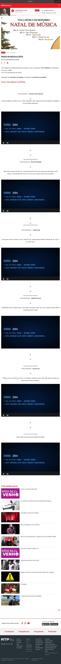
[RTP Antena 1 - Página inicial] (5, 5)
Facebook (2, 644)
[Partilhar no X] (4, 63)
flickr (11, 644)
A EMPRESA (47, 639)
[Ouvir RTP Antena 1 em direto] (5, 12)
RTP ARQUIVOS (19, 646)
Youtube (9, 644)
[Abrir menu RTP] (30, 1)
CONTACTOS (38, 639)
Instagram (7, 644)
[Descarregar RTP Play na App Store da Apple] (45, 624)
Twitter (4, 644)
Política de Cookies (18, 658)
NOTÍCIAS (18, 639)
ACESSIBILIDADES (39, 647)
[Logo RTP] (7, 639)
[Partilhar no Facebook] (1, 63)
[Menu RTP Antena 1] (59, 5)
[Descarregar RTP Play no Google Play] (54, 624)
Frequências (24, 631)
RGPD (46, 651)
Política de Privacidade (7, 658)
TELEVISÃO (18, 642)
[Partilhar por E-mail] (7, 63)
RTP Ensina (19, 647)
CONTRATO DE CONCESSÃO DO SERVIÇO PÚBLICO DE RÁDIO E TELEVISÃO (51, 647)
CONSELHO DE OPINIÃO (50, 644)
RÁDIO (17, 644)
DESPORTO (18, 641)
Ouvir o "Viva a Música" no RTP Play (13, 82)
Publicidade (10, 660)
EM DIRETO (28, 641)
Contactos (9, 631)
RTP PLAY (28, 639)
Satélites (38, 649)
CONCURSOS (29, 646)
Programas (38, 631)
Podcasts (52, 631)
